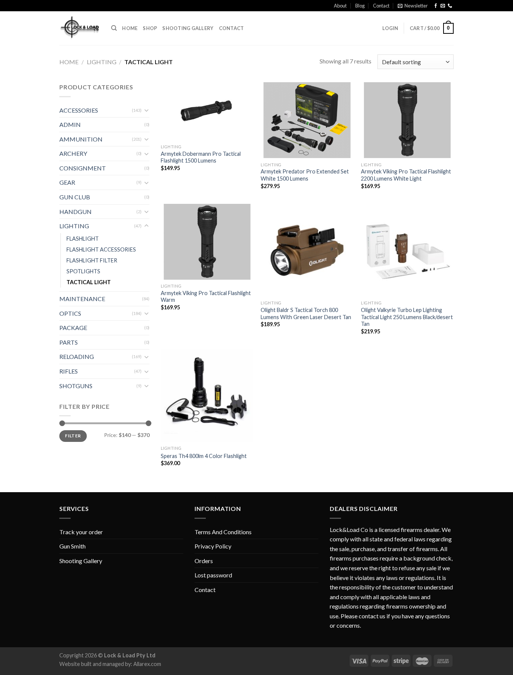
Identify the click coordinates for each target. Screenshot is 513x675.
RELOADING (76, 356)
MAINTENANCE (82, 298)
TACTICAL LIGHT (88, 282)
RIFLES (68, 371)
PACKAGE (73, 327)
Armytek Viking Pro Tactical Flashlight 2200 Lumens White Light (406, 175)
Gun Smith (72, 546)
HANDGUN (75, 211)
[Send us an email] (443, 6)
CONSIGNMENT (82, 168)
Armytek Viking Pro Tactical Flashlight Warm (206, 296)
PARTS (68, 342)
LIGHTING (101, 61)
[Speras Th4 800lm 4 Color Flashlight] (207, 395)
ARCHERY (73, 153)
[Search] (114, 28)
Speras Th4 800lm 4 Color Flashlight (204, 456)
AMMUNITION (81, 139)
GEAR (67, 182)
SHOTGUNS (75, 385)
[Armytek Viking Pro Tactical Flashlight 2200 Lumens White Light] (407, 120)
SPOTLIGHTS (83, 271)
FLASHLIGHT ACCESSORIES (101, 249)
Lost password (213, 575)
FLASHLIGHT (82, 238)
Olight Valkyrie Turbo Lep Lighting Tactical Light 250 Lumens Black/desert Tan (407, 317)
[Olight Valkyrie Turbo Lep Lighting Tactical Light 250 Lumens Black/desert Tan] (407, 250)
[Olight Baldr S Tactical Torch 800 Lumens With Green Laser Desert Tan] (307, 250)
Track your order (81, 531)
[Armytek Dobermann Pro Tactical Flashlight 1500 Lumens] (207, 111)
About (340, 6)
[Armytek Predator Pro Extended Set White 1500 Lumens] (307, 120)
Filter (73, 435)
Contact (381, 6)
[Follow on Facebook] (435, 6)
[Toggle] (146, 110)
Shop (150, 28)
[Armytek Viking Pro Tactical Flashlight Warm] (207, 242)
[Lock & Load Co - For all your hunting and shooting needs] (79, 28)
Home (129, 28)
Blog (360, 6)
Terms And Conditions (223, 531)
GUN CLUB (74, 196)
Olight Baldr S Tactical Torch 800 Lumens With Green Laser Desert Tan (306, 313)
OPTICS (70, 313)
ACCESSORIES (78, 110)
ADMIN (70, 124)
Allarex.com (147, 664)
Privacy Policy (213, 546)
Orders (204, 560)
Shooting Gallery (187, 28)
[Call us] (450, 6)
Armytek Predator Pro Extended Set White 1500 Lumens (305, 175)
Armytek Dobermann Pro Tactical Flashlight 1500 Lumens (201, 157)
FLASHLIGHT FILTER (91, 260)
